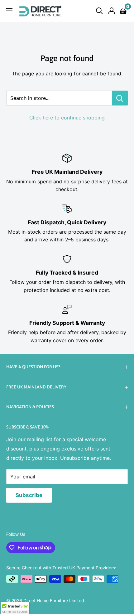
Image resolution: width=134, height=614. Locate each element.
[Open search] (99, 10)
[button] (15, 608)
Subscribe (29, 495)
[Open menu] (9, 10)
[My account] (111, 10)
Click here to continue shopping (67, 117)
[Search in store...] (120, 98)
